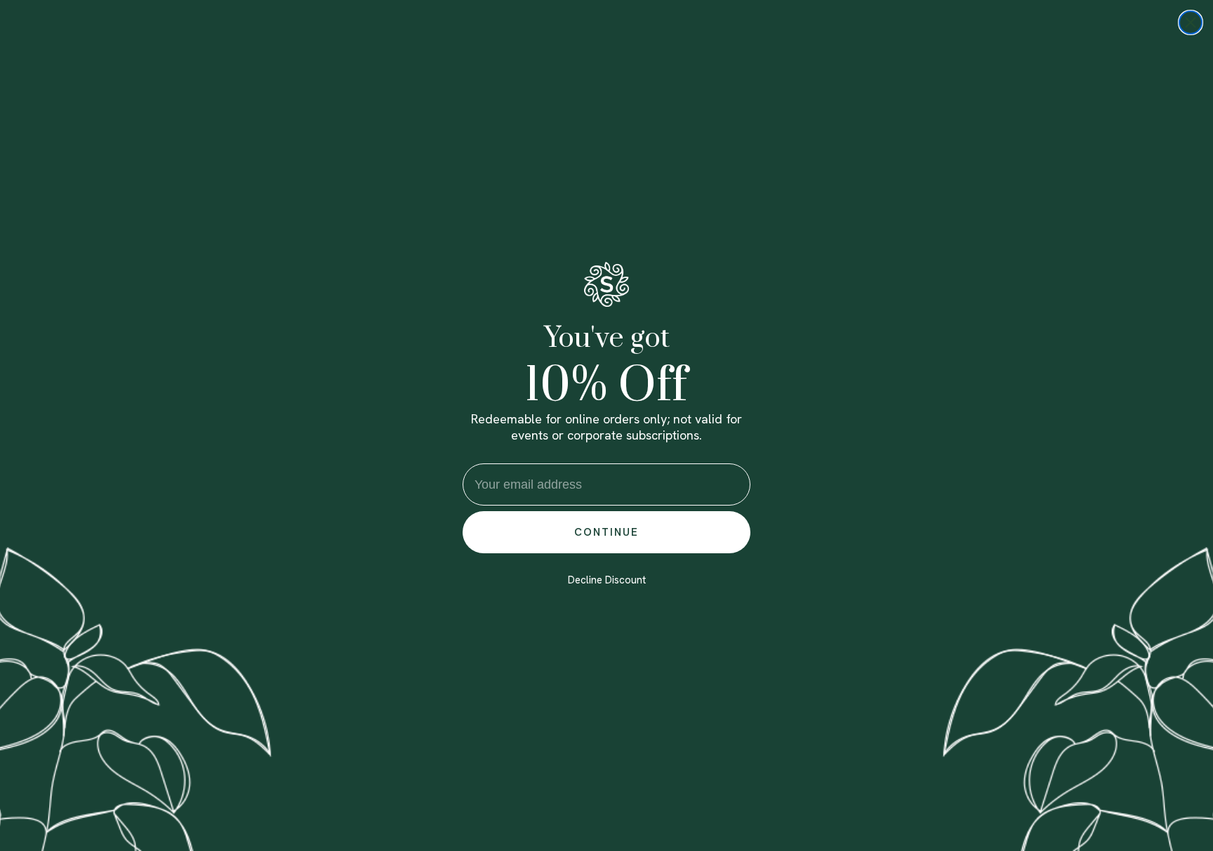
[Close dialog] (1190, 22)
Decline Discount (607, 580)
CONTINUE (606, 532)
